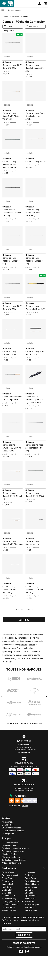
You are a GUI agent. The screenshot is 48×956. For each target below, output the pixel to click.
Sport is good (31, 895)
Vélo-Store (29, 907)
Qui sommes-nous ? (10, 842)
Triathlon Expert (32, 904)
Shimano (6, 62)
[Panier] (46, 4)
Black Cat (29, 303)
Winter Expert (31, 910)
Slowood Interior (32, 884)
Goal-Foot (6, 892)
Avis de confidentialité (11, 862)
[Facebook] (21, 951)
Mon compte (7, 821)
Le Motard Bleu (8, 907)
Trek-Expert (30, 901)
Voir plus (24, 619)
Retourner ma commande (13, 830)
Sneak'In (29, 889)
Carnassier (14, 16)
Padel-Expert (30, 878)
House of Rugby (9, 898)
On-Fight (29, 875)
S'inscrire (24, 935)
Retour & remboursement (13, 851)
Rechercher (16, 10)
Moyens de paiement (11, 857)
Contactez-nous (24, 745)
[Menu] (3, 10)
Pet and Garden (32, 881)
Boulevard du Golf (10, 875)
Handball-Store (8, 895)
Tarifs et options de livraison (14, 859)
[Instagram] (27, 951)
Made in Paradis (9, 910)
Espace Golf (7, 884)
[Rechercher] (9, 10)
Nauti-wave (30, 872)
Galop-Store (7, 889)
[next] (46, 696)
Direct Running (8, 878)
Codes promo (8, 833)
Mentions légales (9, 854)
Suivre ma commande (11, 827)
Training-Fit (30, 898)
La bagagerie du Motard (12, 901)
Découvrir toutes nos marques (24, 723)
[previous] (1, 696)
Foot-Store (6, 886)
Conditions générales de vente (15, 848)
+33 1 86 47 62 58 (24, 752)
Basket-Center (8, 872)
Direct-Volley (7, 881)
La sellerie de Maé (10, 904)
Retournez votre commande (24, 790)
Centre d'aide (8, 824)
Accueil (5, 16)
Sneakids (29, 892)
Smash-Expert (31, 886)
